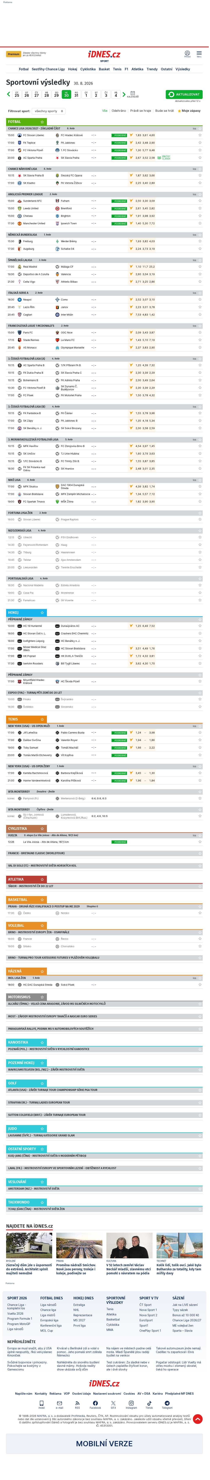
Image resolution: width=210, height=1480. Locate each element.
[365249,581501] (200, 380)
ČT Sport (145, 1304)
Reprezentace (82, 1315)
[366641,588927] (200, 798)
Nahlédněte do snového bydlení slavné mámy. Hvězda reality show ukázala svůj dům (78, 1366)
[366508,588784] (200, 938)
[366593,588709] (200, 780)
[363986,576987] (200, 182)
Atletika (137, 69)
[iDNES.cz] (104, 54)
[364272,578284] (200, 486)
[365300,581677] (200, 306)
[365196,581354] (200, 453)
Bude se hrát (164, 111)
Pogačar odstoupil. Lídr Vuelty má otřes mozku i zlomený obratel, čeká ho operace (178, 1366)
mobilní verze (104, 1443)
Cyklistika (88, 69)
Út (17, 94)
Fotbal (24, 69)
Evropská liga (49, 1320)
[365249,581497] (200, 387)
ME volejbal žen (182, 1325)
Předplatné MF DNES (179, 1393)
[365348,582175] (200, 266)
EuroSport (146, 1320)
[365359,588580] (200, 625)
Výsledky (183, 69)
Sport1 (143, 1325)
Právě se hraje (140, 111)
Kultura (111, 1261)
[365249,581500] (200, 372)
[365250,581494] (200, 420)
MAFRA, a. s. (45, 1415)
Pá (46, 94)
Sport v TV (148, 1298)
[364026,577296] (200, 157)
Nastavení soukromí (107, 1393)
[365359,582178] (200, 640)
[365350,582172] (200, 248)
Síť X (113, 1407)
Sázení (178, 1298)
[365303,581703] (200, 208)
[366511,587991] (200, 537)
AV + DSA (143, 1393)
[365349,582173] (200, 339)
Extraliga (79, 1304)
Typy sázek (180, 1310)
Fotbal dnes (51, 1298)
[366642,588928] (200, 815)
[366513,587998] (200, 912)
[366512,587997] (200, 706)
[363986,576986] (200, 175)
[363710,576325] (200, 681)
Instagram (131, 1407)
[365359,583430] (200, 663)
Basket (104, 69)
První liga (79, 1325)
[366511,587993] (200, 552)
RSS (77, 1407)
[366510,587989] (200, 592)
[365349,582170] (200, 347)
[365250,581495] (200, 428)
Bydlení (10, 1261)
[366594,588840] (200, 747)
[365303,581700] (200, 200)
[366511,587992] (200, 544)
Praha (60, 1261)
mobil (42, 1407)
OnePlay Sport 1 (150, 1330)
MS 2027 (79, 1320)
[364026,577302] (200, 150)
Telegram (167, 1407)
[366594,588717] (200, 732)
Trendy (152, 69)
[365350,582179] (200, 241)
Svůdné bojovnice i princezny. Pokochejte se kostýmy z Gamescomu (27, 1366)
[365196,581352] (200, 468)
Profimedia (78, 1415)
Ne (66, 94)
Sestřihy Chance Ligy (48, 69)
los (194, 128)
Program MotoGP (18, 1324)
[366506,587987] (200, 519)
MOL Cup (46, 1330)
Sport (104, 61)
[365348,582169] (200, 281)
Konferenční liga (51, 1325)
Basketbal (113, 1319)
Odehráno (119, 111)
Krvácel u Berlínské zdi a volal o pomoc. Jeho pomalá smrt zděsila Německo (79, 1352)
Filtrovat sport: (19, 111)
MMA (109, 1329)
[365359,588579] (200, 655)
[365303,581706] (200, 215)
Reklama (55, 1393)
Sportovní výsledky (115, 1300)
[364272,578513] (200, 493)
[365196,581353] (200, 445)
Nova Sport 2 (148, 1315)
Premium (13, 54)
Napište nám (23, 1393)
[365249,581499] (200, 365)
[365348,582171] (200, 274)
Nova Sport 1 (148, 1310)
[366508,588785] (200, 946)
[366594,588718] (200, 754)
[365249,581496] (200, 395)
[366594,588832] (200, 739)
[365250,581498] (200, 413)
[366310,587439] (200, 841)
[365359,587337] (200, 648)
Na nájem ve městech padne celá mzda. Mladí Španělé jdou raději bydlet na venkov (128, 1352)
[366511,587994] (200, 559)
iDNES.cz (104, 1383)
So (56, 94)
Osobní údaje (81, 1393)
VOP (67, 1393)
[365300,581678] (200, 314)
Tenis (117, 69)
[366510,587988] (200, 585)
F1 (126, 69)
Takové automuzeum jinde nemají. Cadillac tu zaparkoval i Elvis (178, 1350)
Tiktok (149, 1407)
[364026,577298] (200, 135)
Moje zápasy (191, 111)
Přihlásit (187, 57)
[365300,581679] (200, 299)
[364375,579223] (200, 984)
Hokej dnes (83, 1298)
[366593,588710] (200, 772)
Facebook (95, 1407)
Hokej (72, 69)
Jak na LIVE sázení (185, 1304)
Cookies (129, 1393)
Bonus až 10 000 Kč (185, 1315)
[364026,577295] (200, 142)
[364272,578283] (200, 501)
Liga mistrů (47, 1315)
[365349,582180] (200, 332)
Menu (199, 57)
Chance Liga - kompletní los (16, 1306)
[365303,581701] (200, 223)
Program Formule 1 (19, 1318)
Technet (161, 1261)
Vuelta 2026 (15, 1313)
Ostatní (166, 69)
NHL (76, 1310)
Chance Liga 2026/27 (186, 1320)
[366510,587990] (200, 600)
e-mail (59, 1407)
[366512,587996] (200, 699)
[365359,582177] (200, 633)
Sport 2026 (17, 1298)
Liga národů (15, 1329)
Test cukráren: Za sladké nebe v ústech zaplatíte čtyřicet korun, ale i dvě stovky (127, 1366)
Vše (104, 111)
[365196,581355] (200, 460)
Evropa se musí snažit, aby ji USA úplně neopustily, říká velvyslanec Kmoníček (29, 1352)
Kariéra (158, 1393)
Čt (36, 94)
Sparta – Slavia (182, 1330)
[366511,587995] (200, 567)
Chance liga (48, 1310)
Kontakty (41, 1393)
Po (12, 97)
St (26, 94)
